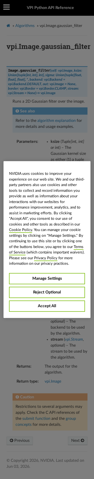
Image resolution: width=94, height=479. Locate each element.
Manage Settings (47, 278)
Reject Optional (47, 292)
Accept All (47, 306)
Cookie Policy (20, 230)
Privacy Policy (45, 258)
